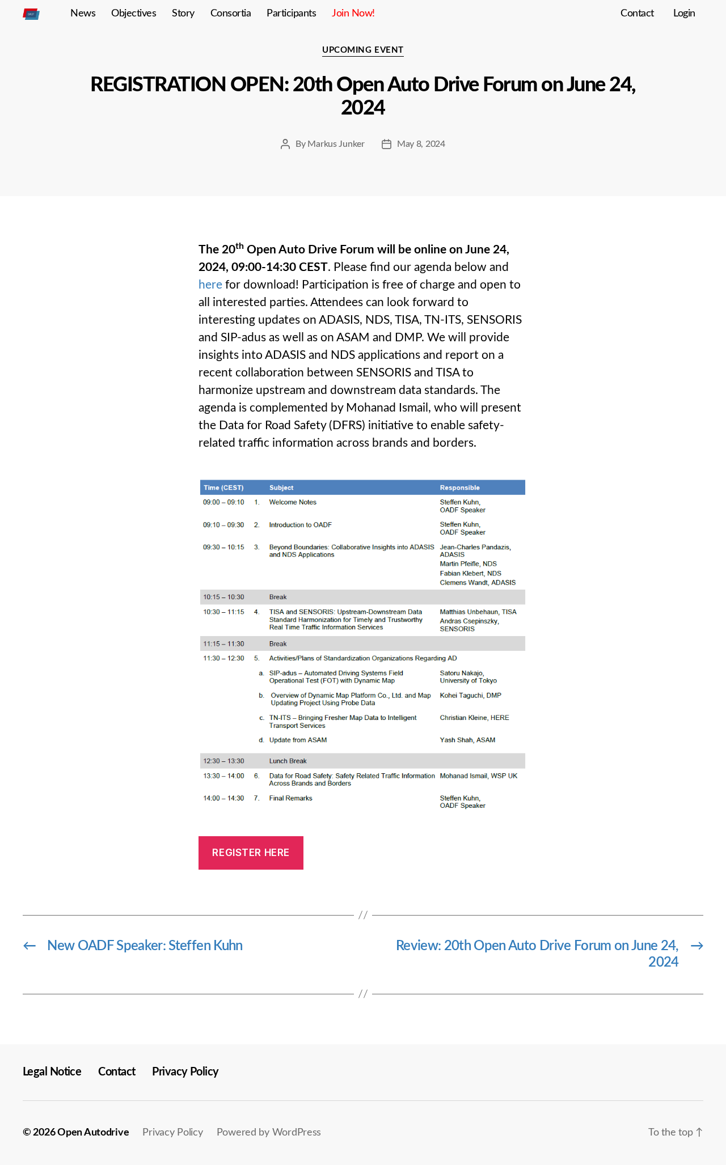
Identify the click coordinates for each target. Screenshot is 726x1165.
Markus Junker (336, 144)
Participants (291, 14)
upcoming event (363, 50)
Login (684, 14)
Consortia (230, 14)
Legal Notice (52, 1072)
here (210, 285)
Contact (637, 14)
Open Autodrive (93, 1133)
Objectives (133, 14)
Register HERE (250, 852)
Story (183, 14)
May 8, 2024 (421, 144)
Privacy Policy (185, 1072)
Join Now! (353, 14)
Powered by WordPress (269, 1133)
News (82, 14)
